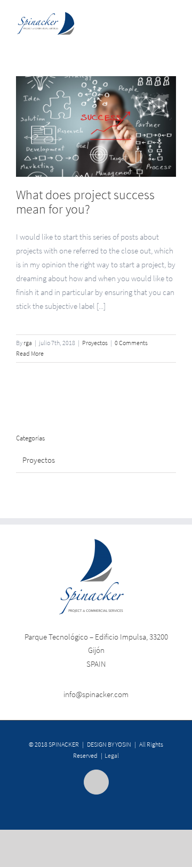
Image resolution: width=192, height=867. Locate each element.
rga (27, 343)
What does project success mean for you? (85, 201)
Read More (30, 353)
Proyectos (95, 343)
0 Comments (131, 343)
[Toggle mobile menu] (171, 20)
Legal (112, 755)
